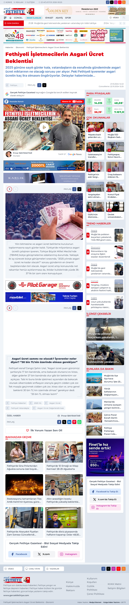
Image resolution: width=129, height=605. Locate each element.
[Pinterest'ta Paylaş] (74, 422)
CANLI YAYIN (34, 569)
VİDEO (116, 17)
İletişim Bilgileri (116, 588)
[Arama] (124, 17)
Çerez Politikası (95, 594)
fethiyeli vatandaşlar (20, 408)
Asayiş (59, 18)
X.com (46, 554)
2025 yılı (37, 403)
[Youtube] (120, 2)
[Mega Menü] (5, 18)
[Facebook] (107, 2)
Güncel (18, 18)
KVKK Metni (114, 584)
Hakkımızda (73, 586)
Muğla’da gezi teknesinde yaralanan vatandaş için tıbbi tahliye (60, 23)
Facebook (21, 554)
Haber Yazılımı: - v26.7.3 (101, 602)
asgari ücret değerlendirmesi (50, 408)
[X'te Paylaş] (44, 85)
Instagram (71, 554)
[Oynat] (44, 127)
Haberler (9, 47)
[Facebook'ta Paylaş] (39, 85)
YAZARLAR (54, 569)
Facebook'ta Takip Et (107, 491)
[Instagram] (116, 2)
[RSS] (124, 2)
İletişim (31, 2)
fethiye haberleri (14, 85)
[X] (112, 2)
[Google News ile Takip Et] (75, 154)
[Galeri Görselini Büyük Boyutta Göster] (44, 216)
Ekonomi (20, 47)
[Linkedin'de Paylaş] (69, 422)
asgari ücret (54, 403)
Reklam (19, 2)
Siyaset (49, 18)
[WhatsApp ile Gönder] (79, 422)
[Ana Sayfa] (10, 18)
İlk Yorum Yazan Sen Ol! (46, 430)
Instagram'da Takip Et (106, 507)
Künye (9, 2)
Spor (68, 18)
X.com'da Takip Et (107, 499)
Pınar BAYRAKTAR (22, 154)
